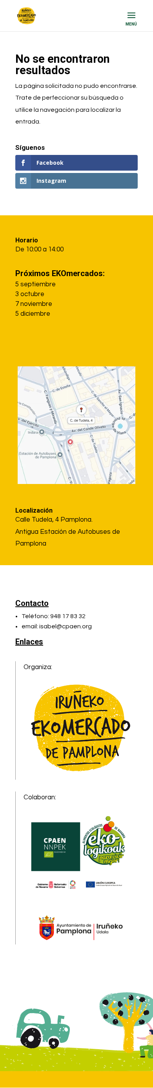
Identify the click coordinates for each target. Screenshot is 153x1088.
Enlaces (29, 641)
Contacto (32, 603)
